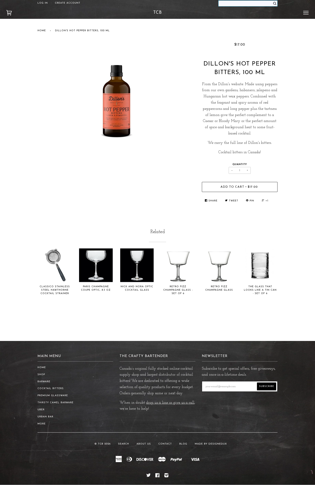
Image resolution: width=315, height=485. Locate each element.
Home (42, 31)
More (42, 424)
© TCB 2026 (102, 444)
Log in (43, 3)
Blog (183, 444)
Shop (41, 374)
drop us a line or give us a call (170, 403)
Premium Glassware (53, 395)
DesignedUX (217, 444)
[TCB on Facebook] (157, 476)
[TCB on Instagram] (166, 476)
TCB (157, 12)
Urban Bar (45, 417)
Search (123, 444)
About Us (143, 444)
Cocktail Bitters (51, 388)
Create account (67, 3)
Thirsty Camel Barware (56, 403)
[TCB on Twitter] (148, 476)
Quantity (239, 164)
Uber (41, 410)
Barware (44, 382)
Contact (165, 444)
